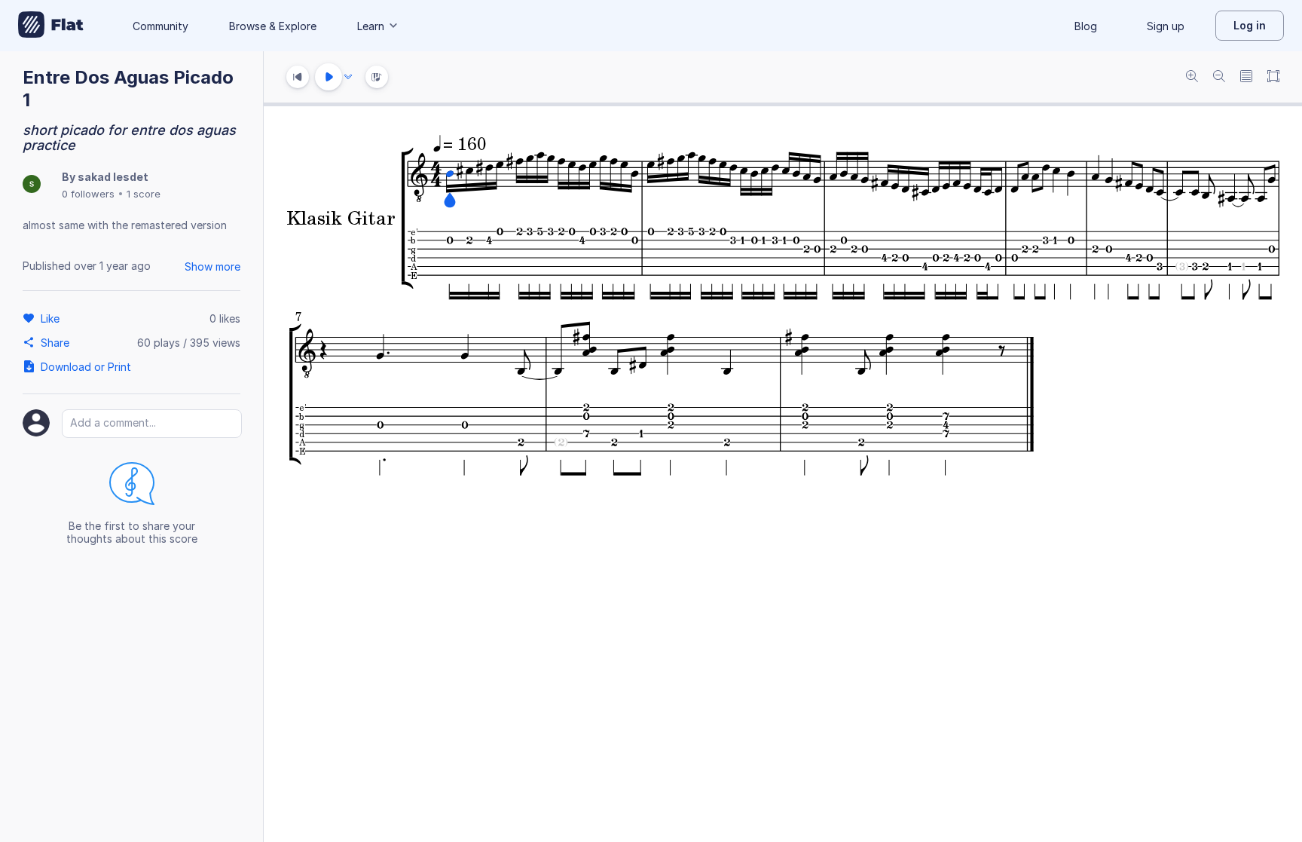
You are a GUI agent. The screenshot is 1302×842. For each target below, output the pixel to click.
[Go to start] (297, 77)
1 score (143, 194)
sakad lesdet (113, 176)
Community (160, 26)
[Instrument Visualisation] (376, 77)
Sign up (1165, 26)
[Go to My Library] (51, 25)
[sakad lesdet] (32, 185)
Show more (212, 266)
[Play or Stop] (328, 76)
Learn (370, 26)
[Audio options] (348, 76)
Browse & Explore (272, 26)
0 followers (88, 194)
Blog (1085, 26)
